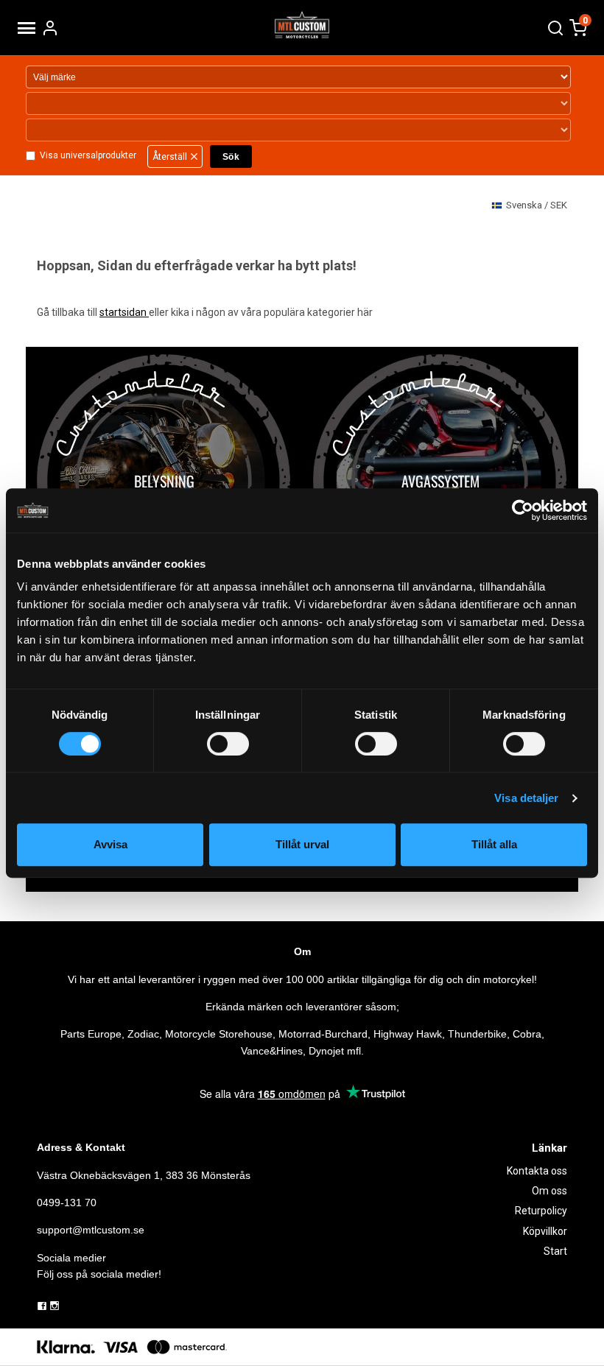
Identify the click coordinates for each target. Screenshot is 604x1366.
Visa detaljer (526, 798)
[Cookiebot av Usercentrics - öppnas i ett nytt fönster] (522, 510)
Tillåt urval (302, 844)
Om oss (549, 1191)
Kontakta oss (537, 1171)
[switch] (228, 744)
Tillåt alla (494, 844)
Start (555, 1251)
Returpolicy (541, 1211)
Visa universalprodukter (88, 155)
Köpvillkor (545, 1231)
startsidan (124, 312)
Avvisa (110, 844)
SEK (536, 205)
